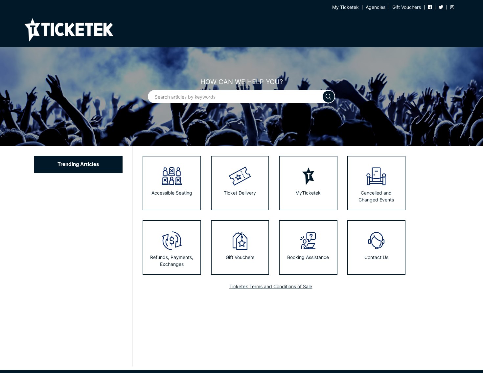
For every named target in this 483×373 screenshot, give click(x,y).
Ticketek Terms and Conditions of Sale (270, 286)
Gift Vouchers (406, 7)
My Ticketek (345, 7)
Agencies (375, 7)
